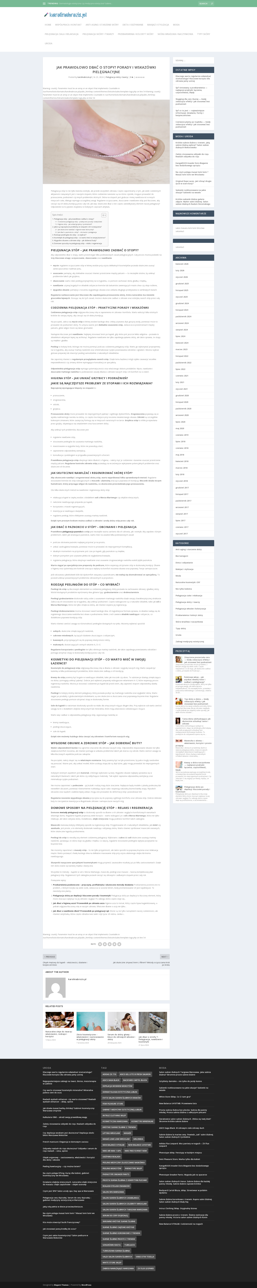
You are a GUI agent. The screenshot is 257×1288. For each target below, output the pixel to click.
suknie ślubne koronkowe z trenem (121, 1233)
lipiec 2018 (180, 441)
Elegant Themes (61, 1285)
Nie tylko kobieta (184, 589)
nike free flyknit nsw (136, 1150)
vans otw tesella (145, 1256)
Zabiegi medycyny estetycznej (190, 641)
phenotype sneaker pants (116, 1174)
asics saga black (111, 1080)
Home (48, 25)
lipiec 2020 (180, 422)
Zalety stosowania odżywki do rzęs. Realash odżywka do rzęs (192, 155)
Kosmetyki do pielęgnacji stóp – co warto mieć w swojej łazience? (79, 238)
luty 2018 (180, 474)
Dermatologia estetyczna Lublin (120, 1092)
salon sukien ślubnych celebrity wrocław (125, 1203)
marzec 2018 (181, 468)
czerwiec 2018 (182, 448)
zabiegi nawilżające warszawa (118, 1268)
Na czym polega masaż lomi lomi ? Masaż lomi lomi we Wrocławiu (192, 173)
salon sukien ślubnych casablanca (121, 1198)
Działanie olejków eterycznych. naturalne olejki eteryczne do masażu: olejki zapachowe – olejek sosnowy (70, 1183)
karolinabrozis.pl (85, 77)
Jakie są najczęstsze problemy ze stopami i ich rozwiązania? (78, 227)
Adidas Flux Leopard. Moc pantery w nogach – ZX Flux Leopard (184, 1144)
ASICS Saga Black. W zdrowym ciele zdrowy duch (181, 1128)
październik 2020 (183, 408)
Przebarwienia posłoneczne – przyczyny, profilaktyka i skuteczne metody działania (93, 884)
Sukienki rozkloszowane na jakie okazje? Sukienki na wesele (191, 191)
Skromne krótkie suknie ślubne (119, 1221)
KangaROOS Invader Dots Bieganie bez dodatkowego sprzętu (192, 164)
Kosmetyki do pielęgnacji (72, 659)
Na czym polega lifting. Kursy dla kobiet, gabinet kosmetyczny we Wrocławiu (66, 1174)
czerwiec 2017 (182, 527)
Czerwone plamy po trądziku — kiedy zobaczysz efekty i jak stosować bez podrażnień (193, 124)
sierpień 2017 (182, 514)
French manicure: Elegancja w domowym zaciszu (65, 1142)
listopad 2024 (182, 310)
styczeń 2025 (182, 297)
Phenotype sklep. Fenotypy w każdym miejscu (180, 1152)
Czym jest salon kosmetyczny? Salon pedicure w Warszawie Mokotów (65, 1236)
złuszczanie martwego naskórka (65, 372)
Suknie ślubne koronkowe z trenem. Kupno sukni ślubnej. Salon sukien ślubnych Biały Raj (185, 1200)
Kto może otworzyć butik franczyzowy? (61, 1222)
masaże (127, 1133)
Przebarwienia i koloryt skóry (136, 34)
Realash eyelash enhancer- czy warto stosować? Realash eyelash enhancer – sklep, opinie (69, 1100)
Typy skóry (203, 34)
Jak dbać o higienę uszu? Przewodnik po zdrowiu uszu (79, 903)
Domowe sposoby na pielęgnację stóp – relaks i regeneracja (78, 243)
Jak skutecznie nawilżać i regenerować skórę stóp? (76, 230)
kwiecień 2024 (182, 343)
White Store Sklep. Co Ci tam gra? (175, 1096)
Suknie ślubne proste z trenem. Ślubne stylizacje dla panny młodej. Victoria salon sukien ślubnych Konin (183, 1216)
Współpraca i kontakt (68, 25)
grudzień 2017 (182, 487)
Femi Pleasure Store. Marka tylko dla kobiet (179, 1159)
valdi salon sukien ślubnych (117, 1256)
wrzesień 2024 (182, 323)
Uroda (48, 43)
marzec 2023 (181, 349)
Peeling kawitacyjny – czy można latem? (62, 1166)
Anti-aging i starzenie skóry (102, 25)
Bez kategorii (182, 556)
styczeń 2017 (182, 533)
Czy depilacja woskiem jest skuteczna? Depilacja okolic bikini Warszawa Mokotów (68, 1134)
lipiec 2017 (180, 520)
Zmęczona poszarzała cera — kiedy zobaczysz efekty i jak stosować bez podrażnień (197, 659)
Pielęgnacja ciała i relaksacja (62, 34)
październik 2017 (183, 500)
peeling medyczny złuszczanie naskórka (124, 1162)
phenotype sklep (133, 1168)
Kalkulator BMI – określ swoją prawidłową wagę (65, 1117)
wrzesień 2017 (182, 507)
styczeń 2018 (182, 481)
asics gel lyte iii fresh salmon (135, 1074)
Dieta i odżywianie (133, 25)
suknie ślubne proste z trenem (119, 1239)
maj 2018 (180, 454)
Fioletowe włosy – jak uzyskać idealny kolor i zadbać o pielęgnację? (194, 679)
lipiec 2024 (180, 336)
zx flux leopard (146, 1268)
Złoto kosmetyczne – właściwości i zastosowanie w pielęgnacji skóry (90, 1037)
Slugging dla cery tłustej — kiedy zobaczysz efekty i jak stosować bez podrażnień (193, 101)
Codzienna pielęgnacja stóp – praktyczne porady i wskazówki (80, 222)
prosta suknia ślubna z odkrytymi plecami (125, 1180)
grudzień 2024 (182, 303)
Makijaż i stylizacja (158, 25)
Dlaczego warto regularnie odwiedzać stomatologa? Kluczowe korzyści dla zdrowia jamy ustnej (193, 78)
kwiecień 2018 (182, 461)
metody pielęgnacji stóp (71, 812)
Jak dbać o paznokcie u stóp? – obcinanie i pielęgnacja (77, 232)
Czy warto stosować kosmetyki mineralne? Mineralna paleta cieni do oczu (68, 1091)
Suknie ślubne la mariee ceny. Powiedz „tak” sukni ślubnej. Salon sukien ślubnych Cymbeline (186, 1135)
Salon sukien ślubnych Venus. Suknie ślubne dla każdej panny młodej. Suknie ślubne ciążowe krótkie (184, 1182)
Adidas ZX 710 (109, 1074)
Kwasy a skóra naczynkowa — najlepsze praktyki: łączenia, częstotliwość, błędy (193, 766)
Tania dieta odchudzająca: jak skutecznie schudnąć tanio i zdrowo (196, 721)
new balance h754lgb (113, 1145)
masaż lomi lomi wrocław (116, 1139)
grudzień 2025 (182, 283)
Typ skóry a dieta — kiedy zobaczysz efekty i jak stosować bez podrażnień (196, 701)
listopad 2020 (182, 402)
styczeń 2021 (182, 389)
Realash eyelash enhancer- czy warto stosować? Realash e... (85, 3)
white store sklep (112, 1262)
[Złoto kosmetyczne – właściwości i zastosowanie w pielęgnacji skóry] (91, 1021)
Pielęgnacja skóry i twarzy (98, 34)
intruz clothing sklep (114, 1115)
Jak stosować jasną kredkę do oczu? (59, 1229)
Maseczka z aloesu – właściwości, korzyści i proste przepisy (193, 743)
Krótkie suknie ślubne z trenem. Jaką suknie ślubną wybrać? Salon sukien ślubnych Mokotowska (193, 145)
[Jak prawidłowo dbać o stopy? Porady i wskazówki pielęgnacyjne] (106, 142)
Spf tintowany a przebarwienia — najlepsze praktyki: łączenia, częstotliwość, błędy (191, 90)
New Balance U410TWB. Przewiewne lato (178, 1103)
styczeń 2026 (182, 277)
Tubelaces (129, 1245)
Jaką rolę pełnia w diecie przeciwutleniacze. (63, 1206)
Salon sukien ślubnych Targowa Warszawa (125, 1209)
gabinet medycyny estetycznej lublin (122, 1109)
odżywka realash (111, 1156)
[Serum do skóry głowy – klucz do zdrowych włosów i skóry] (122, 1021)
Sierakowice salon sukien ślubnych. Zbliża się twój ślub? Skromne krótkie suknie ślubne (185, 1120)
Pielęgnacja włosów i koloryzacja (191, 608)
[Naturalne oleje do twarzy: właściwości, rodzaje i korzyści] (60, 1020)
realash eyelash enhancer (116, 1186)
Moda (176, 25)
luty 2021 (180, 382)
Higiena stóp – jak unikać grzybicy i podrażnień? (75, 224)
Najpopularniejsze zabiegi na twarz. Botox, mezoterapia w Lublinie (69, 1082)
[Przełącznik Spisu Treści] (102, 215)
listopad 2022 (182, 356)
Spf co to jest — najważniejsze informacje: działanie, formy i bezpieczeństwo (190, 113)
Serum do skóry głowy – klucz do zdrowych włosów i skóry (121, 1037)
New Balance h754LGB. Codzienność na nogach (181, 1224)
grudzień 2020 (182, 395)
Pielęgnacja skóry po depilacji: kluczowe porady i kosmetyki (82, 895)
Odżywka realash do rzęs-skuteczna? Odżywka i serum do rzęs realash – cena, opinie (70, 1149)
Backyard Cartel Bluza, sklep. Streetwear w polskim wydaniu (183, 1191)
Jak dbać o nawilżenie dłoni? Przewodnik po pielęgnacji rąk (81, 911)
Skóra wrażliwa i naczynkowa (175, 34)
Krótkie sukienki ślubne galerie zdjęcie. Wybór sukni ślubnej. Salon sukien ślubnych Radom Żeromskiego (193, 201)
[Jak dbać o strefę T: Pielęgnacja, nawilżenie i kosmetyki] (153, 1022)
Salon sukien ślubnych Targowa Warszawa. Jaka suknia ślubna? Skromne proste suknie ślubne (185, 1073)
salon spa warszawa (113, 1192)
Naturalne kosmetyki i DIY (188, 582)
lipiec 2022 (180, 369)
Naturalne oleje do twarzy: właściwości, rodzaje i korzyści (59, 1034)
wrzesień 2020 (182, 415)
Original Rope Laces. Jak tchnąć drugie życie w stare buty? (193, 182)
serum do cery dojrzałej (115, 1215)
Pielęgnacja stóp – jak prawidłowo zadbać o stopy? (74, 219)
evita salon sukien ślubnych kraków (122, 1098)
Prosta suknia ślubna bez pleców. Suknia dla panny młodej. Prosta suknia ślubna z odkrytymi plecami (183, 1111)
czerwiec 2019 (182, 435)
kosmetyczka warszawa (115, 1121)
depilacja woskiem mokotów (117, 1086)
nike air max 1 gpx (112, 1150)
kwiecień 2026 (182, 264)
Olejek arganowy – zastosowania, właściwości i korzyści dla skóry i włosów (69, 1158)
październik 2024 (183, 316)
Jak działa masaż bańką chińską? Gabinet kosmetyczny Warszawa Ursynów (69, 1109)
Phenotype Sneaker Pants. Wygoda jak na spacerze (183, 1174)
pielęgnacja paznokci (73, 531)
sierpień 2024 (182, 329)
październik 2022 (183, 362)
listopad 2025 (182, 290)
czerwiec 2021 (182, 375)
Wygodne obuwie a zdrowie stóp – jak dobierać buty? (75, 240)
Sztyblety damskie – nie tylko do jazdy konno (180, 1081)
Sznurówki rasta (111, 1245)
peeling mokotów (112, 1168)
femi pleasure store (113, 1103)
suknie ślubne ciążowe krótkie (118, 1227)
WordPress (86, 1285)
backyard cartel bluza (135, 1080)
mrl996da (138, 1139)
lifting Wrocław (111, 1133)
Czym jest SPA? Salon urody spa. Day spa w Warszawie (68, 1191)
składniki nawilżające (130, 614)
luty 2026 (180, 270)
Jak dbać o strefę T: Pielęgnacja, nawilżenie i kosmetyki (151, 1039)
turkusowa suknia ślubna (116, 1250)
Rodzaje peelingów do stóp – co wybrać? (70, 235)
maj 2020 (180, 428)
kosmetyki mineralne (142, 1121)
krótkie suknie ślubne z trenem (119, 1127)
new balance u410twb (139, 1145)
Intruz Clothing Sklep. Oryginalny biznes (178, 1208)
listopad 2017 (182, 494)
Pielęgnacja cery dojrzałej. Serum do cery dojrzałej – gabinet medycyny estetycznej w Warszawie (67, 1198)
